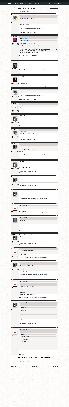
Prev (11, 11)
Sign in (52, 3)
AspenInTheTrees (25, 15)
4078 (18, 11)
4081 (24, 11)
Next (29, 11)
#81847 (57, 260)
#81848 (57, 279)
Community (31, 3)
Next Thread (55, 366)
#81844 (57, 215)
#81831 (57, 13)
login (34, 357)
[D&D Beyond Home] (10, 3)
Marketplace (37, 3)
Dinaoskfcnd (24, 145)
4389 (27, 11)
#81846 (57, 247)
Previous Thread (14, 366)
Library (26, 3)
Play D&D (16, 3)
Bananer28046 (24, 217)
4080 (22, 11)
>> (27, 40)
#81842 (57, 189)
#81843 (57, 203)
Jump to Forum (34, 366)
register (40, 357)
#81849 (57, 300)
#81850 (57, 327)
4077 (16, 11)
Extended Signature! (21, 112)
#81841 (57, 175)
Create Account (57, 3)
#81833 (57, 60)
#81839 (57, 142)
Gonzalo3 (24, 89)
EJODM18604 (25, 40)
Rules (21, 3)
